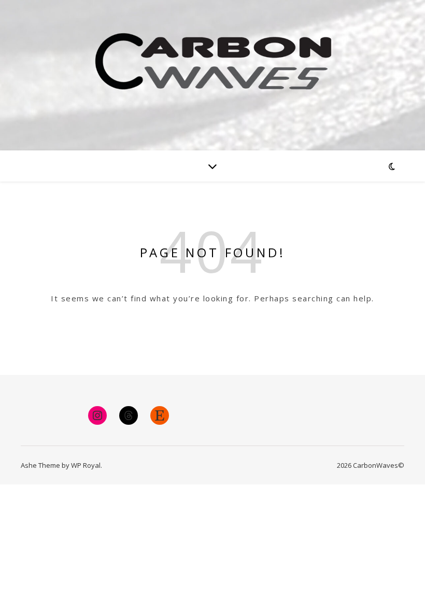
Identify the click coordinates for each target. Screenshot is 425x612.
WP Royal (86, 465)
